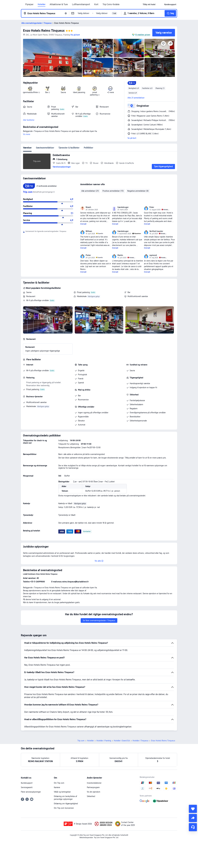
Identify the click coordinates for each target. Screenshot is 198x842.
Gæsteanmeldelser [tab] (45, 147)
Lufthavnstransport (81, 4)
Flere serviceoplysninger (31, 792)
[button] (159, 4)
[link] (149, 4)
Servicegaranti (26, 787)
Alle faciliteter (28, 120)
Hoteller (41, 4)
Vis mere (26, 134)
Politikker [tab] (88, 147)
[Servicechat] (193, 827)
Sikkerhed (91, 796)
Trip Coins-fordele (111, 4)
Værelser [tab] (27, 147)
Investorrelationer (94, 783)
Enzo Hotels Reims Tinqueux (44, 30)
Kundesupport (26, 783)
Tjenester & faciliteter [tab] (68, 147)
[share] (193, 818)
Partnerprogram (93, 787)
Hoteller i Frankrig (103, 741)
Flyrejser (29, 4)
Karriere (57, 787)
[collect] (193, 809)
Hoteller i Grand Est (122, 741)
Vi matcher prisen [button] (142, 35)
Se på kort (132, 138)
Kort (96, 4)
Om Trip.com (59, 783)
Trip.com (80, 741)
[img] (52, 58)
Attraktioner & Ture (59, 4)
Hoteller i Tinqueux (140, 741)
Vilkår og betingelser (62, 792)
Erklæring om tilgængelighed (66, 803)
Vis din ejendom (93, 792)
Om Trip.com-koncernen (64, 808)
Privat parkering (83, 292)
